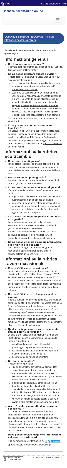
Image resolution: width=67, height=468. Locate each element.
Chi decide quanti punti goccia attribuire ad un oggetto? (34, 218)
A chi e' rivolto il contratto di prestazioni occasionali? (32, 407)
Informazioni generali (26, 59)
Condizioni (38, 457)
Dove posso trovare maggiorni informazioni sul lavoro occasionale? (34, 436)
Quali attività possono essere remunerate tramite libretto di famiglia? (33, 330)
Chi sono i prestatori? (21, 360)
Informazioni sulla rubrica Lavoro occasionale (30, 261)
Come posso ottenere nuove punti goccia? (34, 187)
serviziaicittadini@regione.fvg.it (23, 254)
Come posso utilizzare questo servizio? (32, 73)
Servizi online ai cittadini (54, 4)
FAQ (57, 457)
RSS (62, 457)
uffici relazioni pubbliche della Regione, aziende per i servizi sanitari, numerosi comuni (35, 105)
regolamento (14, 251)
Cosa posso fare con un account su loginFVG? (30, 126)
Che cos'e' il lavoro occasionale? (28, 268)
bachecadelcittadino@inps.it (39, 445)
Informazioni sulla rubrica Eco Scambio (30, 154)
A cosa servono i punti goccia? (27, 177)
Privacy (50, 457)
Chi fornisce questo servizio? (26, 64)
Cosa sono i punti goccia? (24, 161)
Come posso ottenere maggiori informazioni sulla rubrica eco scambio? (35, 243)
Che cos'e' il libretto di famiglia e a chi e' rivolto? (32, 295)
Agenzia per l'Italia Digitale (25, 89)
